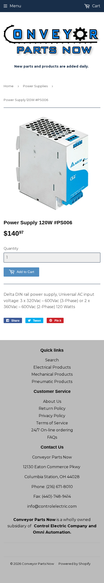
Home (9, 86)
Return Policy (52, 408)
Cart (95, 6)
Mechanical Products (52, 374)
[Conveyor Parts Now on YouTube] (55, 549)
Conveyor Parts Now (38, 564)
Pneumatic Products (52, 381)
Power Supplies (35, 86)
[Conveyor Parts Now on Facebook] (46, 549)
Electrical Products (52, 367)
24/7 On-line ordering (52, 430)
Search (52, 360)
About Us (52, 401)
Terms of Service (52, 423)
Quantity (11, 248)
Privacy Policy (52, 415)
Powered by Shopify (74, 564)
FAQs (52, 437)
